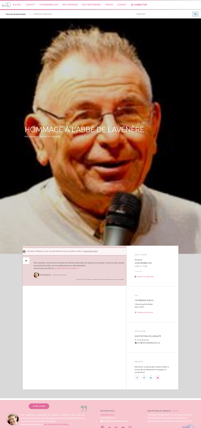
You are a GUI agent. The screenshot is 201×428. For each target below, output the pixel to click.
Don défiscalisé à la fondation (65, 268)
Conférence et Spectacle (42, 14)
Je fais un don (39, 406)
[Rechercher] (195, 14)
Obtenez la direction (145, 312)
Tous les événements (15, 14)
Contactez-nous (107, 415)
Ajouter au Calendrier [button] (145, 276)
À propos (175, 411)
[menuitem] (17, 5)
